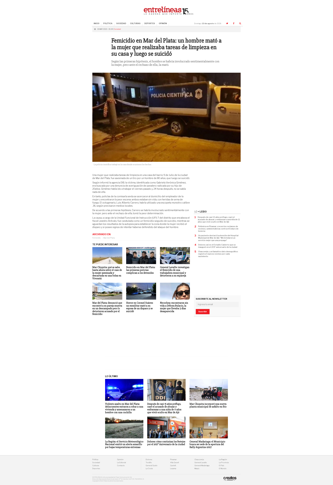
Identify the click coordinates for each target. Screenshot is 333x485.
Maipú (196, 468)
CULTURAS (135, 23)
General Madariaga (201, 466)
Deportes (96, 468)
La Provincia (224, 463)
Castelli (173, 466)
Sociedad (117, 29)
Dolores (149, 460)
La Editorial (121, 463)
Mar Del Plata (109, 238)
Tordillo (149, 463)
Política (95, 460)
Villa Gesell (174, 463)
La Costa (149, 468)
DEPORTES (149, 23)
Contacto (121, 466)
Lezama (173, 468)
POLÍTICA (107, 23)
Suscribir (202, 311)
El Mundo (222, 468)
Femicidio (96, 238)
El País (221, 466)
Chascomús (199, 460)
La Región (223, 460)
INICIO (96, 23)
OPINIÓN (163, 23)
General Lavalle (200, 463)
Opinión (120, 460)
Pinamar (173, 460)
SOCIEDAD (121, 23)
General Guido (151, 466)
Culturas (95, 466)
